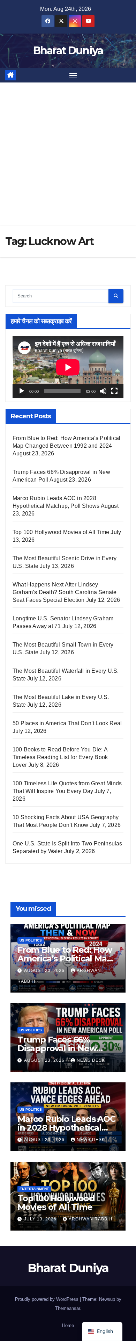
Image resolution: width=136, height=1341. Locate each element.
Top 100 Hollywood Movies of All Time (61, 532)
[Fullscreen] (114, 391)
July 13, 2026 (41, 1219)
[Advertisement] (68, 154)
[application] (68, 367)
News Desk (91, 1060)
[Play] (21, 391)
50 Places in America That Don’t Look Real (67, 723)
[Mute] (103, 391)
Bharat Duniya (68, 50)
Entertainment (34, 1189)
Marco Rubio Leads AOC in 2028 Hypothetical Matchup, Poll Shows (66, 1127)
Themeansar (67, 1308)
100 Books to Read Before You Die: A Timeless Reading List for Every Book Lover (60, 757)
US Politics (31, 940)
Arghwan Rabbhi (90, 1219)
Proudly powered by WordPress (47, 1299)
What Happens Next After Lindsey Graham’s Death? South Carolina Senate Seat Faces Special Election (64, 592)
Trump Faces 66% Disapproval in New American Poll (56, 1048)
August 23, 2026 (45, 970)
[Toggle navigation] (73, 75)
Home (68, 1325)
